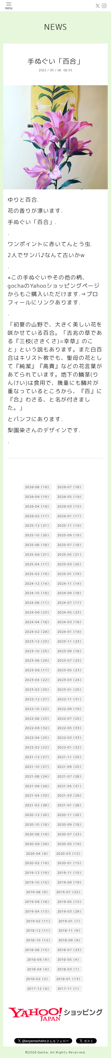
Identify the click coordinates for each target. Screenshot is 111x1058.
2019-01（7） (70, 921)
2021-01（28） (70, 805)
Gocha (43, 1052)
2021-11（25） (70, 757)
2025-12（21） (37, 525)
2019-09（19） (70, 882)
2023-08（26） (37, 660)
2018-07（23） (70, 950)
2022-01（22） (70, 747)
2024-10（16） (37, 593)
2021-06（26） (37, 786)
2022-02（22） (37, 747)
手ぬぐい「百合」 (55, 61)
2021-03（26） (70, 795)
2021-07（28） (70, 776)
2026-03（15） (70, 506)
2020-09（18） (70, 824)
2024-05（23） (70, 612)
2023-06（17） (37, 670)
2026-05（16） (70, 497)
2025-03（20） (70, 564)
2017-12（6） (38, 988)
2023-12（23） (37, 641)
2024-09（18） (70, 593)
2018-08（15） (37, 950)
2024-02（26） (37, 632)
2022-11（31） (70, 699)
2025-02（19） (37, 574)
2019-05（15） (70, 902)
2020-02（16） (37, 863)
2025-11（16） (70, 525)
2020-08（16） (37, 834)
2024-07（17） (70, 603)
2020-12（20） (37, 815)
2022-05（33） (70, 728)
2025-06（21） (37, 554)
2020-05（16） (70, 844)
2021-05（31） (70, 786)
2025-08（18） (37, 545)
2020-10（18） (37, 824)
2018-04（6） (38, 969)
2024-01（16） (70, 632)
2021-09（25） (70, 767)
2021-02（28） (37, 805)
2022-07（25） (70, 718)
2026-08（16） (37, 487)
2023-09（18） (70, 651)
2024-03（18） (70, 622)
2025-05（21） (70, 554)
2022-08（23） (37, 718)
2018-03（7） (69, 969)
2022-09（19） (70, 709)
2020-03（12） (69, 853)
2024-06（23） (37, 612)
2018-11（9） (70, 930)
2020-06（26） (37, 844)
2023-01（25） (70, 689)
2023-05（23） (70, 670)
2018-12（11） (38, 930)
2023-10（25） (37, 651)
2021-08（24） (37, 776)
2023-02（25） (37, 689)
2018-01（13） (69, 979)
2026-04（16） (37, 506)
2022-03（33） (70, 738)
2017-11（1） (69, 988)
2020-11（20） (70, 815)
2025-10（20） (37, 535)
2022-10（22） (37, 709)
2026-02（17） (37, 516)
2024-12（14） (37, 583)
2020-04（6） (37, 853)
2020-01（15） (70, 863)
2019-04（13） (37, 911)
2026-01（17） (70, 516)
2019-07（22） (69, 892)
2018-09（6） (70, 940)
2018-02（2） (37, 979)
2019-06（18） (37, 902)
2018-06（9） (38, 959)
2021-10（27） (37, 767)
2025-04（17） (37, 564)
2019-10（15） (37, 882)
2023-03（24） (70, 680)
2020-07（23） (70, 834)
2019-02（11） (38, 921)
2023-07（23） (70, 660)
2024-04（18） (37, 622)
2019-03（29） (70, 911)
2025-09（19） (70, 535)
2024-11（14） (70, 583)
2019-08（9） (37, 892)
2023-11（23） (70, 641)
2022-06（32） (37, 728)
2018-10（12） (38, 940)
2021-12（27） (37, 757)
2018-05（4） (69, 959)
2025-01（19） (70, 574)
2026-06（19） (37, 497)
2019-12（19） (37, 873)
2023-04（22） (37, 680)
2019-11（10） (70, 873)
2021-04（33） (37, 795)
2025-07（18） (70, 545)
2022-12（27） (37, 699)
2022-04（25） (37, 738)
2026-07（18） (70, 487)
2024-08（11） (37, 603)
